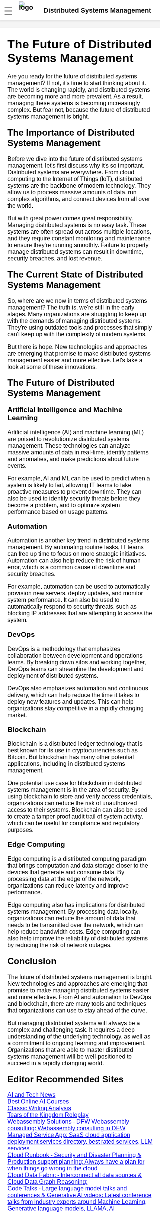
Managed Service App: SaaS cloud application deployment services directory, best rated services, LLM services (80, 1141)
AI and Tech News (31, 1095)
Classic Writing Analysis (39, 1108)
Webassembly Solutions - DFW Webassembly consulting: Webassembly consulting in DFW (68, 1124)
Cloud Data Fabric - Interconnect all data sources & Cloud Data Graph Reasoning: (74, 1178)
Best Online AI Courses (38, 1101)
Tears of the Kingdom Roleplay (48, 1115)
